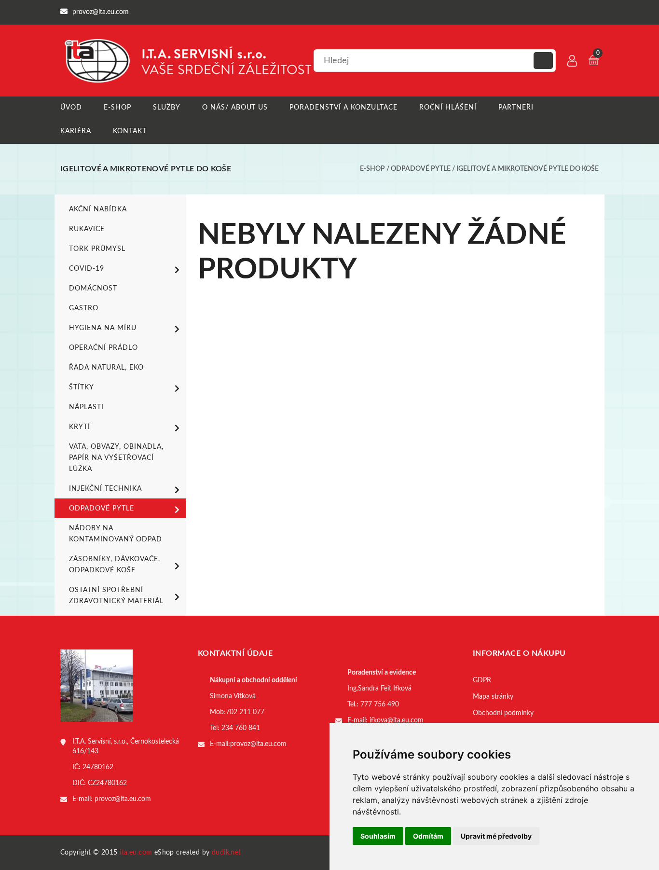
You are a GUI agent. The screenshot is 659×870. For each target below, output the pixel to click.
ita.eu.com (136, 852)
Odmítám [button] (428, 836)
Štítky (81, 387)
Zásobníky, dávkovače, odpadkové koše (114, 565)
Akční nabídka (98, 209)
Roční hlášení (448, 107)
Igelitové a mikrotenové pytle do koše (527, 169)
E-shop (117, 107)
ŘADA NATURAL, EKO (106, 367)
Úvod (71, 107)
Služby (166, 107)
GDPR (482, 680)
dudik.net (226, 852)
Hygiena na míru (103, 328)
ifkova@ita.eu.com (397, 720)
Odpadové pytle (421, 169)
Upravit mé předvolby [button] (496, 836)
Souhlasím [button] (378, 836)
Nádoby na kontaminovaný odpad (115, 534)
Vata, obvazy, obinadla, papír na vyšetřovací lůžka (116, 457)
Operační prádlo (103, 348)
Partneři (516, 107)
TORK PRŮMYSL (97, 249)
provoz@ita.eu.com (123, 799)
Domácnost (93, 288)
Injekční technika (105, 488)
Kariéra (75, 131)
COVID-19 (86, 268)
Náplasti (86, 407)
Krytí (79, 427)
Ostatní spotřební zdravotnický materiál (116, 596)
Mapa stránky (493, 696)
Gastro (83, 308)
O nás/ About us (235, 107)
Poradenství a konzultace (343, 107)
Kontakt (130, 131)
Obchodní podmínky (503, 713)
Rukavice (87, 229)
